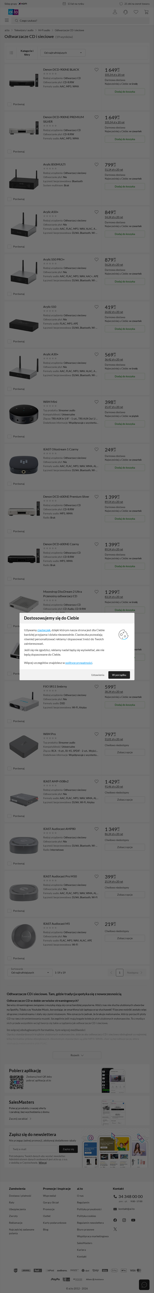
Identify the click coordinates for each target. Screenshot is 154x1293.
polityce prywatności (78, 662)
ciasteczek (44, 630)
